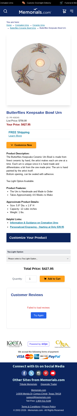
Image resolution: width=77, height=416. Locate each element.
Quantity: (17, 278)
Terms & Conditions (30, 406)
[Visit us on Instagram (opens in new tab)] (38, 373)
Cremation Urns (22, 25)
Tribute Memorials (28, 384)
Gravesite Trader (49, 384)
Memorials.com (38, 390)
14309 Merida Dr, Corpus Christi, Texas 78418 (38, 394)
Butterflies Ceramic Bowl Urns (23, 28)
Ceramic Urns (39, 25)
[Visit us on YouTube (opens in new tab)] (53, 373)
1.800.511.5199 (43, 401)
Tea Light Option (15, 252)
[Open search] (5, 11)
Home (9, 25)
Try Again (39, 315)
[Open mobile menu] (71, 11)
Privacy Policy (49, 406)
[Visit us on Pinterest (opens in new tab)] (46, 373)
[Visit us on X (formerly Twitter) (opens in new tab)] (31, 373)
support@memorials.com (38, 397)
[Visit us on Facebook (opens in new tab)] (24, 373)
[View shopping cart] (64, 11)
